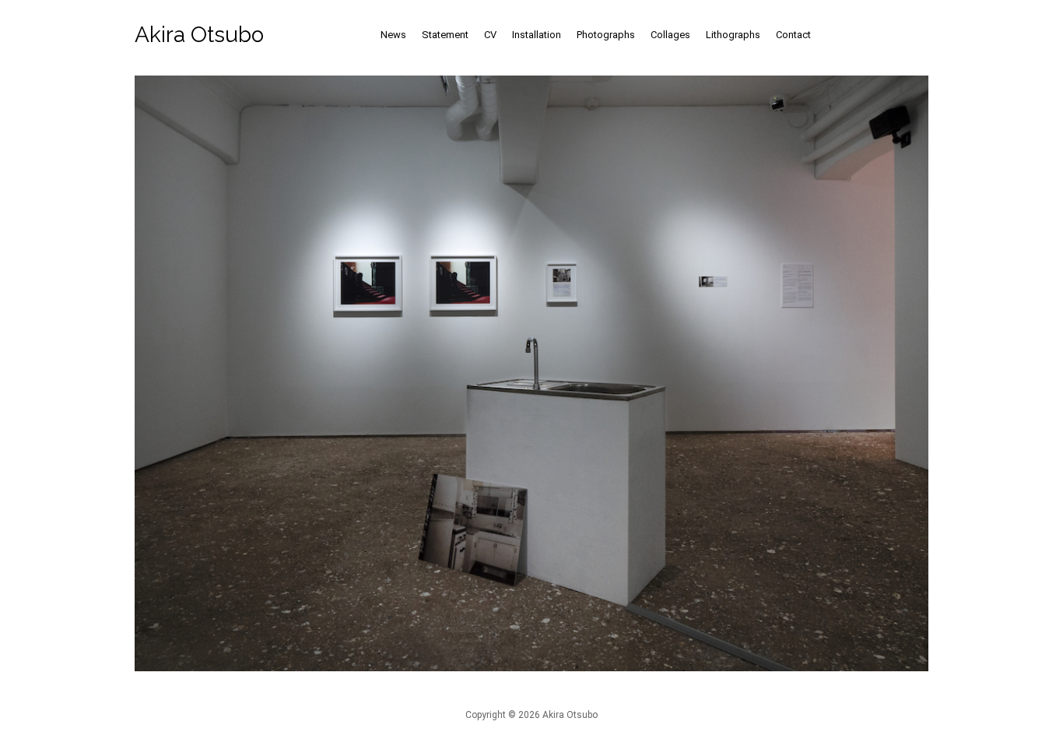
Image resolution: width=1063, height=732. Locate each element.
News (393, 34)
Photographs (606, 34)
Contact (793, 34)
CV (490, 34)
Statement (445, 34)
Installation (536, 34)
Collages (670, 34)
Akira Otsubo (199, 35)
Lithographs (733, 34)
